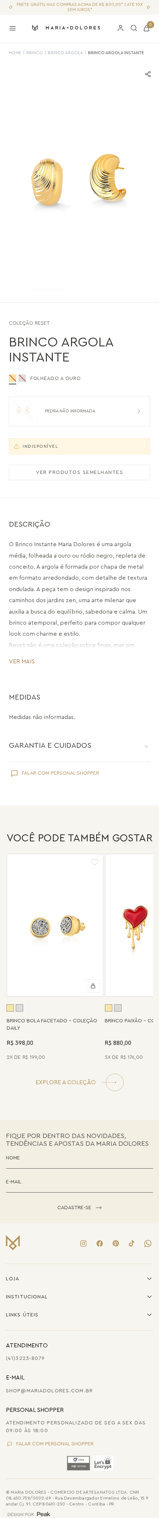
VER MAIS (22, 661)
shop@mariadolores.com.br (49, 1390)
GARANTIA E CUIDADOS (50, 745)
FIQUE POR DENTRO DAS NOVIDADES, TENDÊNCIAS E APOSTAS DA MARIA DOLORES (77, 1140)
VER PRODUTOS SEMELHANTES (79, 472)
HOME (15, 52)
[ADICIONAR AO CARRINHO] (92, 985)
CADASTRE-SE (74, 1207)
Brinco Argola (65, 52)
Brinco (34, 52)
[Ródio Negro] (22, 378)
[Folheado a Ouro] (10, 1008)
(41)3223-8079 (25, 1358)
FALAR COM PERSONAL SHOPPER (60, 773)
